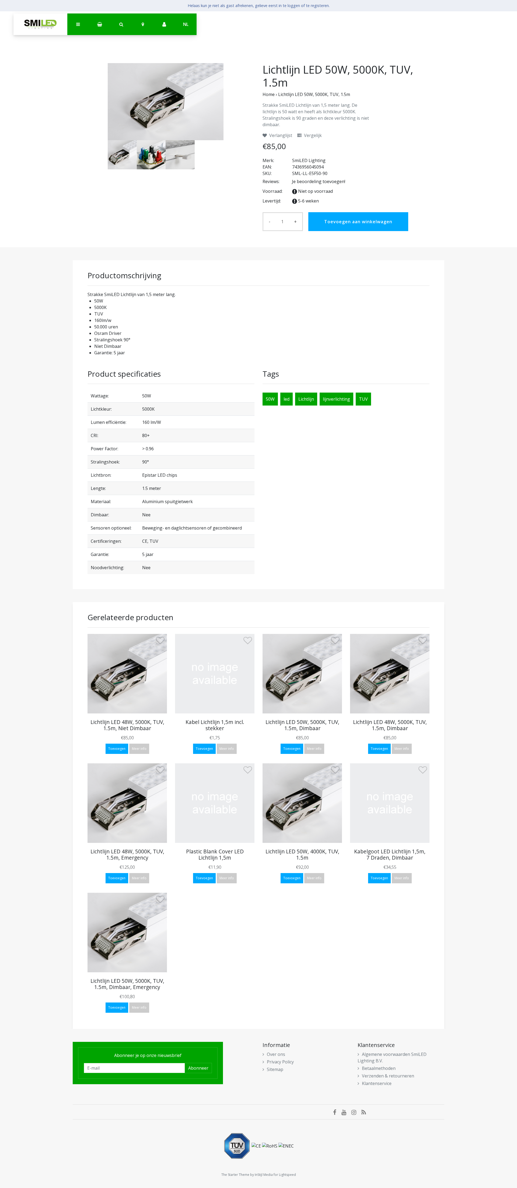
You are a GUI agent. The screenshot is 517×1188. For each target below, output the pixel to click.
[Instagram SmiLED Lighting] (356, 1112)
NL (185, 24)
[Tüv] (237, 1145)
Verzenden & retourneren (388, 1076)
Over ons (276, 1054)
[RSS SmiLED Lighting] (365, 1112)
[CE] (256, 1145)
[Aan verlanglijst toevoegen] (160, 642)
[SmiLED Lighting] (40, 24)
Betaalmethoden (379, 1068)
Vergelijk (312, 135)
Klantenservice (377, 1083)
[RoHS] (270, 1145)
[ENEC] (286, 1145)
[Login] (164, 25)
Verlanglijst (280, 135)
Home (269, 94)
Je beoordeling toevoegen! (318, 181)
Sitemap (275, 1069)
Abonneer (198, 1068)
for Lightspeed (285, 1174)
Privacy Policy (280, 1062)
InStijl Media (264, 1174)
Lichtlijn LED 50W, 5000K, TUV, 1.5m (314, 94)
